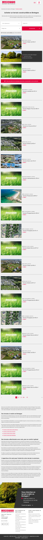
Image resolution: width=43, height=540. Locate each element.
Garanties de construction (33, 522)
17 (27, 397)
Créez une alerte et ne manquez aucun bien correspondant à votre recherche (22, 81)
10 (23, 397)
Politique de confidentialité (23, 536)
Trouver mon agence (26, 505)
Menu (39, 3)
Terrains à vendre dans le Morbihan (9, 435)
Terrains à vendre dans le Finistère (9, 431)
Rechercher (32, 28)
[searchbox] (7, 23)
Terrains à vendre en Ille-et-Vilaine (9, 433)
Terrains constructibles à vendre (34, 515)
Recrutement (17, 537)
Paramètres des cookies (34, 536)
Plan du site (6, 536)
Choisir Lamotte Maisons (33, 520)
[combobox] (11, 23)
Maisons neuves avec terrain (34, 513)
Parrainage (30, 523)
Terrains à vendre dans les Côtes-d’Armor (10, 429)
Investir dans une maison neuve (34, 519)
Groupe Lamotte (24, 537)
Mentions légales (12, 536)
